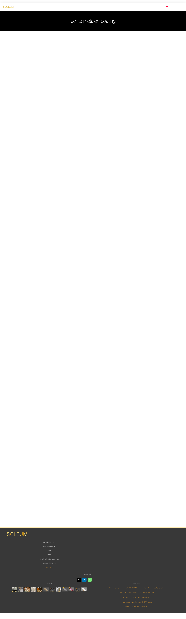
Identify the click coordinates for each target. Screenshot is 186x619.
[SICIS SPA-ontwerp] (59, 590)
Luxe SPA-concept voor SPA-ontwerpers (93, 208)
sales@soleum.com (51, 559)
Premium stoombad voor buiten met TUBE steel (137, 593)
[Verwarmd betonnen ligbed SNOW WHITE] (84, 590)
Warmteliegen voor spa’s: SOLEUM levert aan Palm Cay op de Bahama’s (137, 588)
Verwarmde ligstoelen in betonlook (136, 597)
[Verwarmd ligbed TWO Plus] (40, 590)
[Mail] (79, 580)
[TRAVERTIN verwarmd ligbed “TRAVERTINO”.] (27, 590)
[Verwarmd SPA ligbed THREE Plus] (14, 590)
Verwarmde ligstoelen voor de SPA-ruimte (137, 602)
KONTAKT (49, 567)
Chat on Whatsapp (49, 563)
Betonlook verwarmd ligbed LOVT (93, 304)
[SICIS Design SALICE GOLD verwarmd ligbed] (21, 590)
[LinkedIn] (84, 580)
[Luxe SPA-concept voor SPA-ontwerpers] (52, 590)
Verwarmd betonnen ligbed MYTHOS (93, 397)
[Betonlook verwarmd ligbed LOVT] (65, 590)
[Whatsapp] (90, 580)
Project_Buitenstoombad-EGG (137, 607)
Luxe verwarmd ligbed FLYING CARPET (93, 115)
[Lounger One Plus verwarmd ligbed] (33, 590)
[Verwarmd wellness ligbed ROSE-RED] (71, 590)
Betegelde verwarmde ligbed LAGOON (93, 489)
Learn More (93, 127)
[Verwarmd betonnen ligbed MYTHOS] (78, 590)
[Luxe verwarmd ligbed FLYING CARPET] (46, 590)
